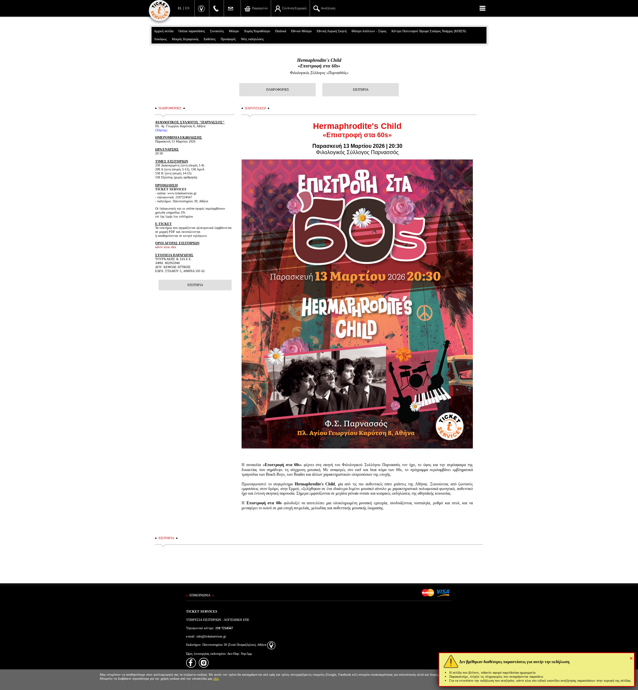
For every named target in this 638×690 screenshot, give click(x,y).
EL (180, 8)
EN (187, 8)
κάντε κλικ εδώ (165, 247)
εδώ (216, 678)
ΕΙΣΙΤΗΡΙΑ (361, 89)
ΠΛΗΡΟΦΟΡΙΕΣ (277, 89)
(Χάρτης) (161, 130)
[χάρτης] (271, 644)
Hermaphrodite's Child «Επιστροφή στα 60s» (319, 63)
